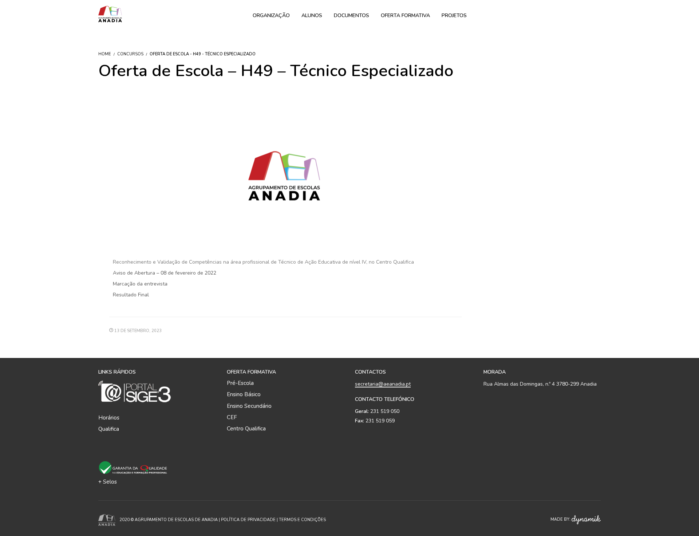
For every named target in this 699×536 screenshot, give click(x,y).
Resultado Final (131, 294)
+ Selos (107, 481)
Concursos (130, 54)
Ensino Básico (244, 394)
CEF (232, 417)
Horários (108, 417)
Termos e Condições (302, 520)
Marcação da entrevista (140, 283)
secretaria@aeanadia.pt (383, 384)
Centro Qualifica (246, 428)
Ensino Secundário (249, 406)
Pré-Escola (240, 383)
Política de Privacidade (248, 520)
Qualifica (108, 429)
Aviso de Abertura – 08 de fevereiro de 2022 (164, 272)
